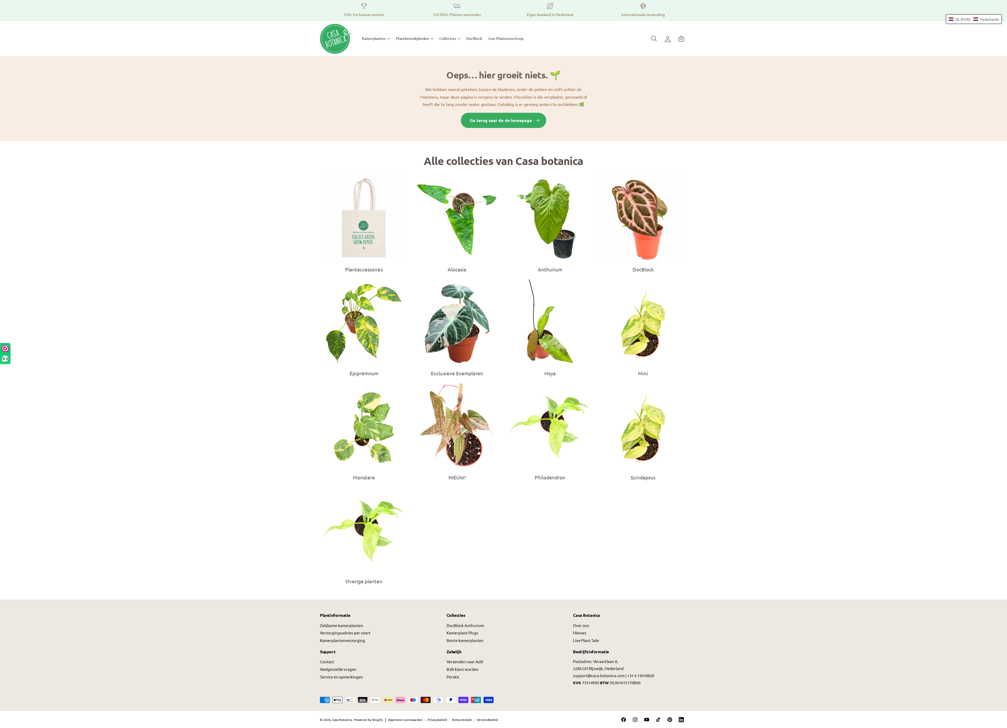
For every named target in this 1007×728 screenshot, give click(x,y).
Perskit (453, 676)
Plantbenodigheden (412, 38)
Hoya (550, 373)
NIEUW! (457, 477)
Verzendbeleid (487, 720)
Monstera (364, 477)
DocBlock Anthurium (465, 625)
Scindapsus (643, 477)
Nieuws (579, 632)
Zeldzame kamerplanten (341, 625)
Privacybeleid (437, 720)
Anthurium (550, 269)
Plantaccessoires (364, 269)
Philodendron (550, 477)
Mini (643, 373)
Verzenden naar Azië (465, 661)
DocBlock (643, 269)
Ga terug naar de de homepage (501, 120)
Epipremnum (364, 373)
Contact (327, 661)
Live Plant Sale (586, 640)
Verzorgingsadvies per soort (345, 632)
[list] (503, 10)
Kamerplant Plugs (462, 632)
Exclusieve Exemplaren (457, 373)
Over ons (581, 625)
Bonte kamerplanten (465, 640)
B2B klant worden (463, 669)
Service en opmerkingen (341, 676)
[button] (376, 39)
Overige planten (363, 581)
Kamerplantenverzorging (342, 640)
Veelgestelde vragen (338, 669)
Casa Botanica (342, 720)
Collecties (447, 38)
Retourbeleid (461, 720)
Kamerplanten (374, 38)
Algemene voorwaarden (405, 720)
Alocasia (457, 269)
